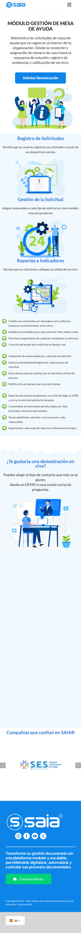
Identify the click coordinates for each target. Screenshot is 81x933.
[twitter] (43, 836)
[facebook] (26, 836)
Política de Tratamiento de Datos (48, 901)
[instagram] (18, 836)
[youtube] (35, 836)
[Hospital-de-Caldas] (40, 742)
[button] (3, 765)
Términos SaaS (25, 904)
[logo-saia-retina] (16, 1)
